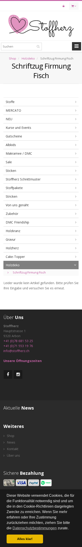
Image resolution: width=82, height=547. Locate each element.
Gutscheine (14, 136)
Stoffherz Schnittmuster (23, 179)
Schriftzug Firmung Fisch (29, 272)
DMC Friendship (17, 222)
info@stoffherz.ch (16, 351)
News (10, 442)
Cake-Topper (15, 256)
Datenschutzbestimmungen (35, 528)
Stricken (11, 196)
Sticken (11, 170)
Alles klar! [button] (25, 539)
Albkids (11, 145)
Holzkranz (13, 231)
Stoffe (10, 102)
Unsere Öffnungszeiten (22, 361)
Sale (9, 162)
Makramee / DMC (19, 153)
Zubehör (12, 213)
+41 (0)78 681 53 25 (18, 341)
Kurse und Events (18, 127)
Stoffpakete (14, 188)
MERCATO (13, 110)
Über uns (13, 455)
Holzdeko (28, 58)
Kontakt (12, 449)
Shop (12, 58)
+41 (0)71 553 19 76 (18, 346)
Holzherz (12, 248)
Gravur (10, 239)
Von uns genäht (17, 205)
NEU (9, 119)
